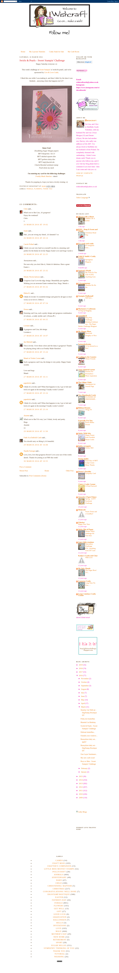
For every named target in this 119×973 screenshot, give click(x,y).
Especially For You (85, 421)
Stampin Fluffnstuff (85, 296)
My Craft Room (73, 52)
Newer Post (24, 471)
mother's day (59, 934)
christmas (59, 889)
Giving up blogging (84, 311)
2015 (81, 776)
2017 (81, 672)
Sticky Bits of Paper (85, 529)
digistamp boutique (59, 894)
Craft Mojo (58, 863)
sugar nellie (58, 945)
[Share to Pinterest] (54, 186)
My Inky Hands (84, 568)
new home (59, 937)
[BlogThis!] (49, 186)
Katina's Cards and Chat (87, 556)
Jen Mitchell (28, 342)
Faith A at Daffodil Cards (33, 438)
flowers (38, 189)
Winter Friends (90, 359)
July (83, 693)
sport (59, 942)
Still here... (89, 298)
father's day (59, 900)
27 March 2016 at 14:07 (36, 336)
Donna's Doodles (84, 472)
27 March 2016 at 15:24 (36, 352)
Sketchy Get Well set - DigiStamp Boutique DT (89, 712)
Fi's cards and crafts (86, 244)
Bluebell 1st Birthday (88, 722)
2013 (81, 783)
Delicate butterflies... (88, 732)
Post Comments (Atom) (37, 476)
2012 (81, 787)
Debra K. (27, 293)
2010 (81, 794)
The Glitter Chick (85, 382)
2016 (81, 675)
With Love (89, 557)
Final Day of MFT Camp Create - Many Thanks (91, 463)
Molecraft (82, 510)
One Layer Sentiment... (89, 754)
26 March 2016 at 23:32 (36, 271)
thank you (47, 189)
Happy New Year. (84, 524)
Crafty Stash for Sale (56, 52)
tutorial (60, 954)
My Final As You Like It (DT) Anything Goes (91, 274)
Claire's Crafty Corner (86, 484)
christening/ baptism (60, 886)
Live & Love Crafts (51, 72)
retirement (59, 940)
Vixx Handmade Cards (87, 395)
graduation (60, 917)
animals (58, 875)
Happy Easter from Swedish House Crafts (90, 437)
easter (59, 897)
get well (59, 909)
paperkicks (27, 383)
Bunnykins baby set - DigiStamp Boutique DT (89, 748)
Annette (26, 416)
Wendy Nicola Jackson (32, 277)
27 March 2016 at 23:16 (36, 393)
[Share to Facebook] (52, 186)
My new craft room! (88, 758)
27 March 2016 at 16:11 (36, 377)
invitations (59, 926)
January (84, 772)
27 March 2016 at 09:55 (36, 319)
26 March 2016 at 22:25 (36, 254)
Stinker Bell (89, 448)
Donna (26, 309)
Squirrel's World (84, 271)
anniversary (59, 877)
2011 (81, 791)
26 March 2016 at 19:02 (36, 225)
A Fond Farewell (91, 486)
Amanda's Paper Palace (87, 497)
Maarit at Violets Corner (32, 358)
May (83, 700)
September (85, 686)
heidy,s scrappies (84, 446)
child (59, 883)
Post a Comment (25, 467)
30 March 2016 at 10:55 (36, 461)
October (84, 682)
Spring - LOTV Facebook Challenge (90, 501)
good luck (60, 914)
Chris (26, 209)
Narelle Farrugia (29, 451)
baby (59, 880)
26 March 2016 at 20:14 (36, 238)
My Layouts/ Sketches (37, 52)
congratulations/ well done (59, 892)
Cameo (59, 860)
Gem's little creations (86, 542)
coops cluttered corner (86, 370)
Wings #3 (88, 410)
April (83, 703)
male (59, 931)
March (83, 707)
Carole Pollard (29, 244)
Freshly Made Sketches (44, 176)
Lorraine (27, 326)
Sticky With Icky (84, 433)
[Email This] (47, 186)
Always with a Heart (86, 217)
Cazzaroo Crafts (84, 581)
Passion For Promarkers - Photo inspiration (91, 374)
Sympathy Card (90, 473)
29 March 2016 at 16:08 (36, 445)
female (30, 189)
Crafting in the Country (87, 357)
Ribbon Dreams (84, 408)
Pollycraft (59, 872)
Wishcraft (92, 120)
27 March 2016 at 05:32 (36, 287)
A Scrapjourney (84, 283)
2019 (81, 665)
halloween (59, 920)
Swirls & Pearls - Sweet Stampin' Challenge (42, 60)
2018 (81, 668)
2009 (81, 798)
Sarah (26, 231)
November (85, 679)
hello (59, 923)
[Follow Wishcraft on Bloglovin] (84, 63)
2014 (81, 780)
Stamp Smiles (83, 459)
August (84, 689)
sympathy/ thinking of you (59, 948)
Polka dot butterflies (88, 719)
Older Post (69, 471)
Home (23, 52)
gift (59, 911)
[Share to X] (51, 186)
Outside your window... (89, 736)
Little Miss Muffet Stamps (59, 869)
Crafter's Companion (59, 866)
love (58, 928)
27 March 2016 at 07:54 (36, 303)
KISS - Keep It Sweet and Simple (88, 230)
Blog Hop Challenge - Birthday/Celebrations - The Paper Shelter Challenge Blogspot (88, 322)
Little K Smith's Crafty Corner (87, 257)
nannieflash (82, 316)
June (83, 696)
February (84, 768)
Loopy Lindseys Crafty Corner (87, 594)
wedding (59, 957)
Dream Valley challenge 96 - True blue (90, 533)
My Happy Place (84, 331)
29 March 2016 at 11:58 (36, 431)
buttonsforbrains (84, 344)
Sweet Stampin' (44, 70)
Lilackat (81, 522)
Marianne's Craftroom (86, 309)
